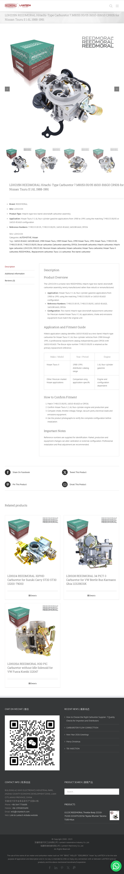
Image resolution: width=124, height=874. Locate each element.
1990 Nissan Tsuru (81, 241)
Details (34, 595)
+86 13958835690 (20, 808)
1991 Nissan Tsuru (98, 241)
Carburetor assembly (61, 244)
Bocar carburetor (44, 244)
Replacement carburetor (42, 251)
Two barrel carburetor (81, 251)
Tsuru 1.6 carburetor (62, 251)
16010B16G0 (33, 241)
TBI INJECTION (73, 748)
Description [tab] (10, 266)
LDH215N (27, 248)
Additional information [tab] (15, 273)
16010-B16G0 (20, 241)
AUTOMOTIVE (25, 237)
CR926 (74, 244)
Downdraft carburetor (87, 244)
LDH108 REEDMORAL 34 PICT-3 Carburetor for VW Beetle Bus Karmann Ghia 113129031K (91, 580)
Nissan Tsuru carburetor (92, 248)
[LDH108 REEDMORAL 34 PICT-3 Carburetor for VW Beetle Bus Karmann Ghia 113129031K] (91, 543)
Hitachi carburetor (105, 244)
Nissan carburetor (74, 248)
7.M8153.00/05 (30, 244)
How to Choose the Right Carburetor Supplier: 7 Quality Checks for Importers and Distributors (90, 719)
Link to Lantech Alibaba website (24, 815)
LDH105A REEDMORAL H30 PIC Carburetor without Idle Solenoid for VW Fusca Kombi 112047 (30, 667)
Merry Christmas (73, 741)
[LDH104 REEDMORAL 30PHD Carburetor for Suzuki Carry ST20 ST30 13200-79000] (32, 543)
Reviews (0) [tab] (10, 280)
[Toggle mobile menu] (117, 6)
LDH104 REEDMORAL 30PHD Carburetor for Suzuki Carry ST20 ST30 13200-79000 (32, 580)
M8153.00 (37, 248)
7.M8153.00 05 (15, 244)
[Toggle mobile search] (111, 6)
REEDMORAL (25, 251)
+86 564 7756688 (19, 804)
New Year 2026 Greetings (77, 734)
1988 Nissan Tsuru (48, 241)
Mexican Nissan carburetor (54, 248)
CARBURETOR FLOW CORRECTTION (82, 727)
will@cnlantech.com (20, 811)
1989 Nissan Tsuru (64, 241)
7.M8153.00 (111, 241)
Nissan (35, 237)
